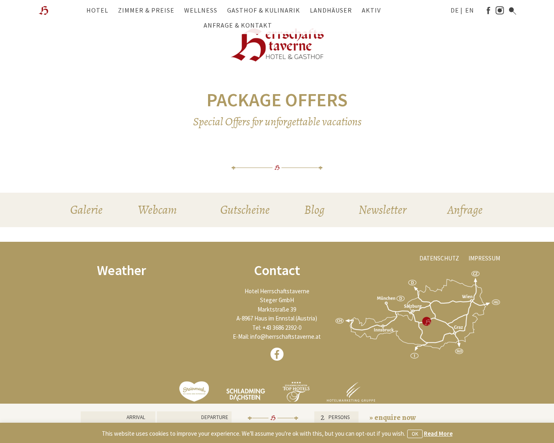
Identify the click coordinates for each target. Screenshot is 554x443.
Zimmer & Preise (146, 10)
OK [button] (415, 433)
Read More (438, 433)
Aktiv (371, 10)
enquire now (395, 417)
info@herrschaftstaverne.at (285, 336)
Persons (339, 417)
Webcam (157, 210)
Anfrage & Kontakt (238, 25)
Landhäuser (331, 10)
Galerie (86, 210)
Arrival (136, 417)
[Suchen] (512, 11)
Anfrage (465, 210)
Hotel (97, 10)
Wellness (200, 10)
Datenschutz (439, 258)
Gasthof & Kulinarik (263, 10)
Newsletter (382, 210)
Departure (214, 417)
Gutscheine (245, 210)
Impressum (484, 258)
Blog (314, 210)
